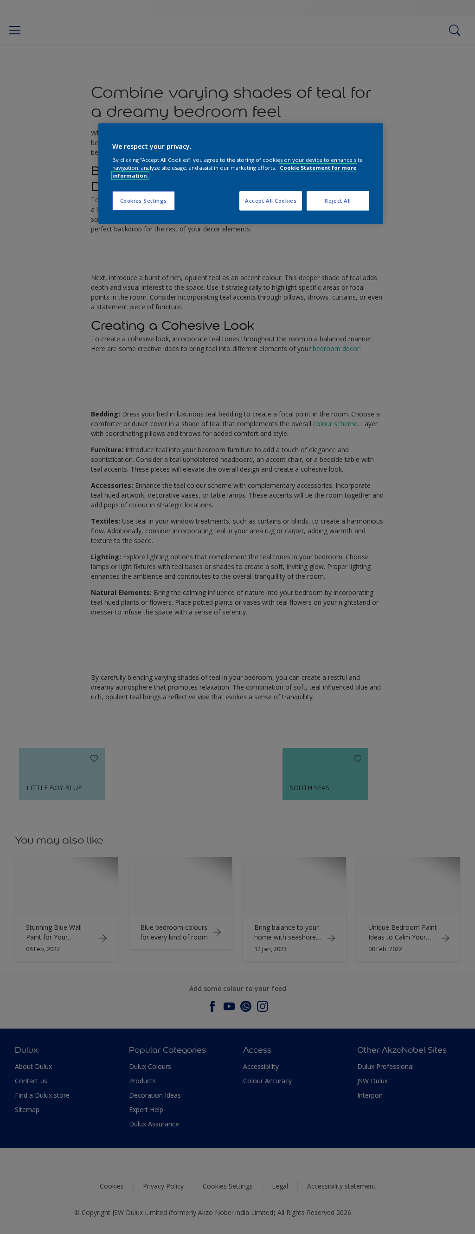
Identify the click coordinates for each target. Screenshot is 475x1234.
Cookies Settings (143, 200)
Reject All (338, 200)
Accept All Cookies (270, 200)
